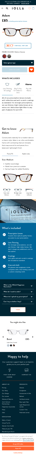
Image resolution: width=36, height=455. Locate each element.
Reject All (18, 448)
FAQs (18, 309)
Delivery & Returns (7, 399)
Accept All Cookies (18, 444)
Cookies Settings (18, 453)
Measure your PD (7, 428)
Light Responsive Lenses (25, 406)
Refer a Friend (6, 420)
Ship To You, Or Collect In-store (18, 90)
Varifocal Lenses (24, 399)
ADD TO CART (14, 70)
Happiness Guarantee (8, 407)
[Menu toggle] (2, 8)
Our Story (5, 390)
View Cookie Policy (28, 440)
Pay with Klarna (28, 89)
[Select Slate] (9, 56)
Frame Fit (10, 154)
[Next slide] (33, 32)
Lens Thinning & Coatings (7, 89)
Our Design (5, 393)
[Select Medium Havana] (4, 56)
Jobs (3, 412)
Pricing (4, 387)
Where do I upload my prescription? (16, 296)
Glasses (22, 387)
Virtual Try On (21, 46)
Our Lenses (5, 396)
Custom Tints (24, 409)
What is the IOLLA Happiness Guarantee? (14, 286)
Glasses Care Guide (8, 426)
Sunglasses (23, 390)
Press (3, 409)
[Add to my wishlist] (31, 69)
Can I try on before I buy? (12, 301)
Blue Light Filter (24, 402)
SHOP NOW (25, 3)
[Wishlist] (29, 8)
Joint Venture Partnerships (6, 403)
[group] (18, 32)
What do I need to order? (12, 291)
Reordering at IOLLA (8, 431)
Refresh (22, 396)
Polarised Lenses (25, 412)
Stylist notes (26, 154)
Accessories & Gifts (25, 393)
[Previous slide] (3, 32)
